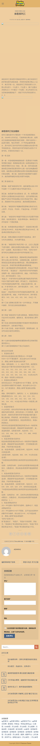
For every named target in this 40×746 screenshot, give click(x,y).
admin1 (28, 19)
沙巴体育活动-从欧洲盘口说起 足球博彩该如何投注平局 (23, 701)
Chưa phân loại (20, 11)
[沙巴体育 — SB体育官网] (20, 3)
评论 (6, 581)
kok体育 (7, 726)
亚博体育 (33, 729)
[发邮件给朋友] (22, 534)
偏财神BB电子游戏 (8, 562)
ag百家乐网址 (14, 721)
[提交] (36, 647)
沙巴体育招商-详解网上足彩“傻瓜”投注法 (22, 694)
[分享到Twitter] (18, 534)
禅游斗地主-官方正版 (30, 562)
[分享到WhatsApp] (10, 534)
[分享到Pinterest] (25, 534)
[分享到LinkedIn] (29, 534)
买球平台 (8, 737)
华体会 (16, 724)
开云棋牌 (31, 726)
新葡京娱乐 (17, 737)
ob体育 (26, 729)
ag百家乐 (5, 721)
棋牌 (22, 734)
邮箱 (6, 608)
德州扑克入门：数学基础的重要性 (20, 687)
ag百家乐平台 (26, 721)
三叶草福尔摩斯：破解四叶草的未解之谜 (22, 680)
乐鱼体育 (11, 729)
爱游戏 (10, 724)
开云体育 (15, 726)
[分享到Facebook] (14, 534)
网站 (5, 618)
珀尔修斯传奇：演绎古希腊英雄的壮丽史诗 (22, 660)
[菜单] (3, 3)
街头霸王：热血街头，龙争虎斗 (19, 666)
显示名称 (7, 599)
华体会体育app (26, 724)
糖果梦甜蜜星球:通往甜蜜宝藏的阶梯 (21, 673)
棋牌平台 (28, 734)
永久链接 (28, 541)
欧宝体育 (19, 729)
